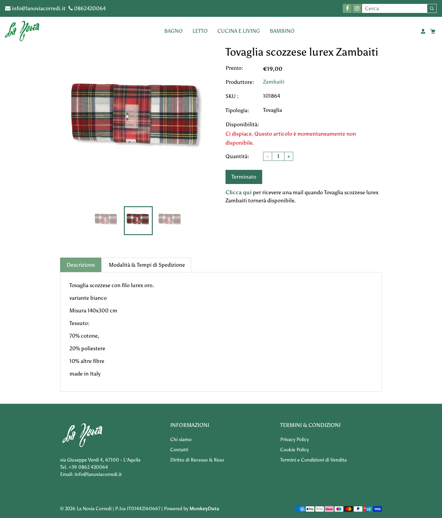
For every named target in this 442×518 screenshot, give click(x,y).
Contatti (179, 449)
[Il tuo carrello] (432, 31)
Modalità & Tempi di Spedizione (147, 265)
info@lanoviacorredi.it (38, 8)
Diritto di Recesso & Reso (197, 460)
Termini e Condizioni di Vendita (313, 460)
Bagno (173, 31)
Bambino (282, 31)
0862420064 (89, 8)
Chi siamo (181, 439)
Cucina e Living (238, 31)
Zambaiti (273, 81)
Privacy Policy (294, 439)
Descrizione (80, 265)
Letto (200, 31)
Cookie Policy (294, 449)
